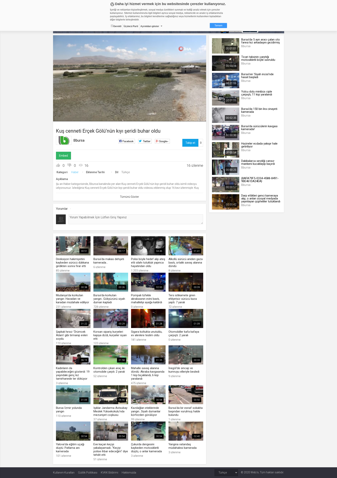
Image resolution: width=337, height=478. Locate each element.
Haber (75, 172)
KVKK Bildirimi (109, 472)
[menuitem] (193, 117)
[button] (66, 116)
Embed (63, 155)
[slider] (129, 110)
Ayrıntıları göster (149, 26)
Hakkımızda (129, 472)
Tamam (218, 25)
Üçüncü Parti (131, 26)
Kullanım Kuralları (63, 472)
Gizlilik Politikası (87, 472)
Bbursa (79, 140)
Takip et (190, 142)
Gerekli (117, 26)
